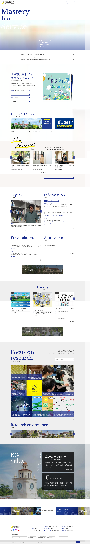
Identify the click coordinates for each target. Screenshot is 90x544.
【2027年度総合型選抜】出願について (51, 245)
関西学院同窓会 (50, 537)
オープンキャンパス (36, 131)
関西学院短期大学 (31, 537)
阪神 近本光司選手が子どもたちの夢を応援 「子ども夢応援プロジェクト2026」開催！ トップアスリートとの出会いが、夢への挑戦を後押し (25, 254)
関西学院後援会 (41, 537)
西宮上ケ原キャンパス (58, 222)
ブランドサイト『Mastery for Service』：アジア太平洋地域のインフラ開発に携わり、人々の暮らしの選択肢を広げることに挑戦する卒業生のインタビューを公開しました (58, 205)
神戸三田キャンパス (48, 215)
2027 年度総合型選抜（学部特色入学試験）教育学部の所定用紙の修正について (58, 250)
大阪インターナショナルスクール (18, 537)
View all (71, 228)
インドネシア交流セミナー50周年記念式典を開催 (53, 220)
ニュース (45, 200)
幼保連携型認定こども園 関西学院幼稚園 (19, 536)
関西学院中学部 (43, 536)
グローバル (47, 222)
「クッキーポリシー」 (33, 542)
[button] (66, 2)
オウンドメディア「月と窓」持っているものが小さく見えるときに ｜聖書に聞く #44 (58, 213)
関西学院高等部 (52, 536)
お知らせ (49, 200)
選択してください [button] (59, 359)
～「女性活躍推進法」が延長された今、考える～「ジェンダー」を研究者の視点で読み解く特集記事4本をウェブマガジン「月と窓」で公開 (25, 246)
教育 (51, 222)
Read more (68, 469)
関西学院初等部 (33, 536)
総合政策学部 (61, 215)
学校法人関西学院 (15, 534)
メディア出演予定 (55, 200)
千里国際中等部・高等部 (63, 536)
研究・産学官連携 (67, 222)
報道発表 (13, 248)
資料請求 (12, 131)
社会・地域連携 (47, 223)
